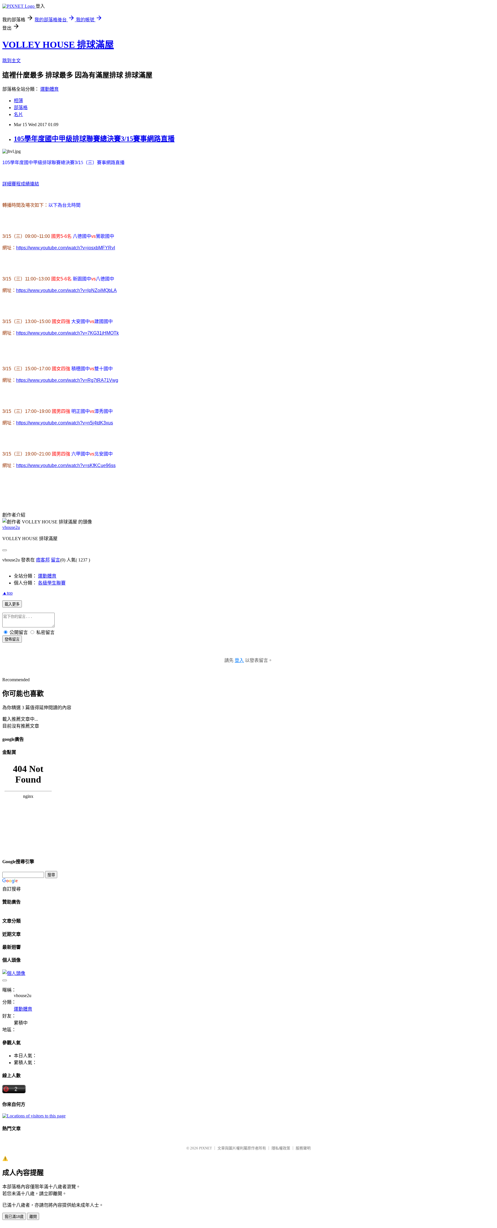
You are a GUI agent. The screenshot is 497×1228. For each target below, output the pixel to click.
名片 (18, 114)
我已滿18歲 (14, 1216)
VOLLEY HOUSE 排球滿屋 (58, 44)
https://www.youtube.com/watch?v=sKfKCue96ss (66, 465)
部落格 (21, 107)
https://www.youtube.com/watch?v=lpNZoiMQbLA (66, 290)
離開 (33, 1216)
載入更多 (12, 604)
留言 (55, 559)
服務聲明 (303, 1148)
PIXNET (205, 1148)
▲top (7, 593)
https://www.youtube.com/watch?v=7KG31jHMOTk (67, 333)
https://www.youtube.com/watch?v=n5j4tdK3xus (64, 422)
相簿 (18, 100)
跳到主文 (11, 60)
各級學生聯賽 (52, 582)
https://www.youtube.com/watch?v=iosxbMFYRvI (65, 247)
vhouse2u (11, 527)
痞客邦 (43, 559)
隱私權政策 (281, 1148)
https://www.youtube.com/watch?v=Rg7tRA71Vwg (67, 380)
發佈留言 (12, 639)
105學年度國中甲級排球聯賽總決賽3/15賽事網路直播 (94, 139)
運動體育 (49, 89)
